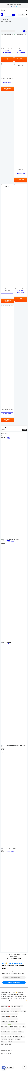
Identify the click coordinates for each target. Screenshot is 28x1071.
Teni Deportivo (4, 1039)
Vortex (23, 1041)
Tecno (2, 1034)
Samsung (18, 1029)
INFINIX (11, 1026)
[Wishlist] (19, 15)
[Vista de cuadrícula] (24, 31)
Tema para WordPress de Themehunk (17, 1069)
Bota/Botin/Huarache (18, 1006)
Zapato (6, 1044)
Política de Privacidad (6, 1053)
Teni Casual (7, 1034)
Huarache (6, 1026)
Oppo (20, 1026)
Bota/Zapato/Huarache (5, 1008)
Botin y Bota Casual (5, 1011)
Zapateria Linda (16, 1067)
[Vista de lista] (26, 31)
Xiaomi (2, 1044)
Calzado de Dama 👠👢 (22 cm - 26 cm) (9, 1016)
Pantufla (24, 1026)
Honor (2, 1026)
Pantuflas (3, 1029)
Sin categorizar (14, 1031)
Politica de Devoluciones (6, 1056)
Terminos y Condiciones (6, 1050)
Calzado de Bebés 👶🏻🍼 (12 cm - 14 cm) (18, 1011)
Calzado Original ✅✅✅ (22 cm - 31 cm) (9, 1024)
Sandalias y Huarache (5, 1031)
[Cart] (26, 15)
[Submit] (13, 15)
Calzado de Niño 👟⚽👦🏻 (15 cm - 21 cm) (9, 1021)
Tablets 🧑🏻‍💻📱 (21, 1031)
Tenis (9, 1041)
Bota (12, 1006)
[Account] (22, 15)
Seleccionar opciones (7, 52)
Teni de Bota (9, 1036)
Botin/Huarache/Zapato (16, 1008)
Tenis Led (13, 1041)
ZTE (10, 1044)
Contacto (3, 1059)
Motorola (16, 1026)
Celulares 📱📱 (22, 1024)
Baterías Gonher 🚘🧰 (5, 1006)
